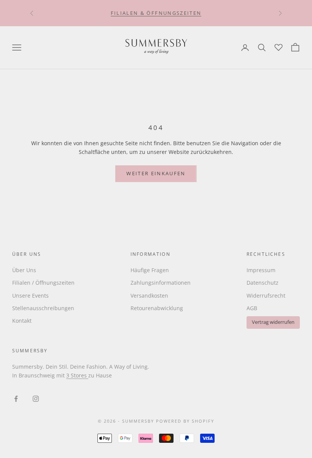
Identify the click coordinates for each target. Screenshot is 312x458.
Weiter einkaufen (155, 173)
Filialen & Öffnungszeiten (156, 13)
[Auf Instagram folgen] (36, 399)
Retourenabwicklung (157, 308)
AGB (252, 308)
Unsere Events (30, 295)
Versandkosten (149, 295)
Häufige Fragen (150, 270)
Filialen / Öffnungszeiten (43, 282)
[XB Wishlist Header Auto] (278, 46)
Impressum (261, 270)
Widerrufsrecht (266, 295)
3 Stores (77, 375)
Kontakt (22, 320)
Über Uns (24, 270)
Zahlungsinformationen (161, 282)
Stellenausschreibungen (43, 308)
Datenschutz (263, 282)
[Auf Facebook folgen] (16, 399)
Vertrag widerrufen (273, 322)
